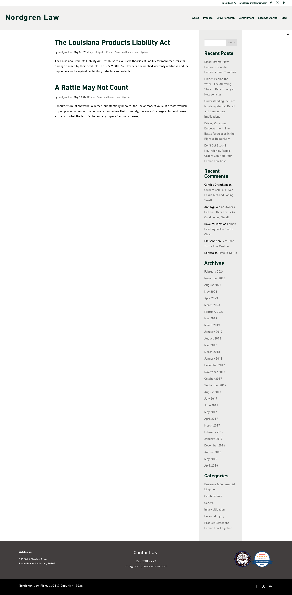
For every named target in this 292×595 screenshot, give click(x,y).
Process (208, 18)
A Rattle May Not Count (91, 88)
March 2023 (212, 305)
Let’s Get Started (267, 18)
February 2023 (214, 312)
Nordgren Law (65, 52)
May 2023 (210, 292)
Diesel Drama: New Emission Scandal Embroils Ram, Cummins (220, 67)
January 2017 (213, 439)
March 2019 (212, 325)
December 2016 (214, 445)
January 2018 (213, 358)
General (209, 503)
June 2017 (211, 405)
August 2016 (212, 452)
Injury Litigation (97, 52)
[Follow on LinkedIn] (270, 586)
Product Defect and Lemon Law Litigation (127, 52)
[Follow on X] (263, 586)
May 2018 (210, 345)
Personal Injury (214, 516)
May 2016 (210, 459)
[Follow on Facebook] (257, 586)
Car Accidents (213, 496)
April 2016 (211, 465)
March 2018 (212, 352)
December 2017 (214, 365)
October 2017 (213, 379)
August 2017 (212, 392)
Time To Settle (227, 253)
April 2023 (211, 298)
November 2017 (214, 372)
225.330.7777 (146, 561)
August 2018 (212, 338)
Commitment (246, 18)
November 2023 (214, 278)
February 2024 (214, 271)
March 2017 (212, 425)
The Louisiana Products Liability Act (112, 43)
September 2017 (215, 385)
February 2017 (214, 432)
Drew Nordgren (226, 18)
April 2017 (211, 419)
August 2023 (212, 285)
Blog (284, 18)
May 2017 (210, 412)
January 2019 (213, 332)
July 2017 (210, 398)
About (195, 18)
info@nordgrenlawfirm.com (146, 566)
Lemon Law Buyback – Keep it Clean (220, 229)
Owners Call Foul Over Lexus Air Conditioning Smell (219, 195)
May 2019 (210, 318)
